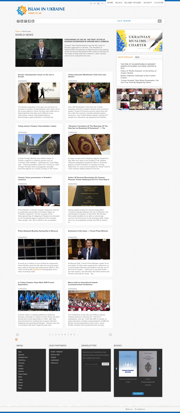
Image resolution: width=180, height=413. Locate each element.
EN (98, 3)
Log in (119, 21)
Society (148, 3)
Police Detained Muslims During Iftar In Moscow (38, 231)
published (37, 269)
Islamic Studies (132, 3)
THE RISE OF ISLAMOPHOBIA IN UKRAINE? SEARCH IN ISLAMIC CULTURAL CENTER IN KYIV (138, 66)
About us (129, 409)
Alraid (52, 357)
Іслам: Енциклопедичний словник (148, 382)
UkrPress (53, 363)
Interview (21, 371)
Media (20, 377)
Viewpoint (21, 363)
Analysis (21, 368)
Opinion (20, 366)
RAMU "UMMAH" (57, 352)
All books (138, 393)
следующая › (110, 334)
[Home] (41, 10)
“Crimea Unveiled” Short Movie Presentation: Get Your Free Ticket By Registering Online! (140, 81)
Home (110, 3)
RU (95, 3)
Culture (158, 3)
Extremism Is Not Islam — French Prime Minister (88, 231)
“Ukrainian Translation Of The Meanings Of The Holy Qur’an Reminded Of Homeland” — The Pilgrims (88, 128)
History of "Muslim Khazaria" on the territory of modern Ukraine (138, 72)
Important (21, 354)
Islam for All (54, 354)
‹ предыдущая (17, 334)
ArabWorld (54, 360)
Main (19, 352)
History (20, 382)
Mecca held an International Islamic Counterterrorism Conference (83, 283)
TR (102, 3)
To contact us (140, 409)
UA (91, 3)
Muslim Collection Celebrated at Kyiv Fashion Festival (138, 77)
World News (22, 360)
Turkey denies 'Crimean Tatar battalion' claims (37, 126)
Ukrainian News (23, 357)
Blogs (118, 3)
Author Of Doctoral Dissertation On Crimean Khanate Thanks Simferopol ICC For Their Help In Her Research (88, 179)
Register (127, 21)
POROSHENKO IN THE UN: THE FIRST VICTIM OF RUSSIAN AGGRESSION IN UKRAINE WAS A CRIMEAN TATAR (87, 42)
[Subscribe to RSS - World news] (16, 340)
